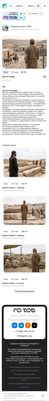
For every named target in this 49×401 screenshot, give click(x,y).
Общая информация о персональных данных (24, 367)
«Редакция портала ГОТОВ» (21, 26)
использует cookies (15, 393)
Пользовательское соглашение (24, 374)
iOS (24, 13)
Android (35, 13)
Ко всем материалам (24, 291)
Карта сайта (24, 387)
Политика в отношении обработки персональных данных (24, 379)
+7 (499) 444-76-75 (24, 331)
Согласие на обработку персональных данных (24, 383)
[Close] (41, 13)
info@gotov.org (24, 336)
